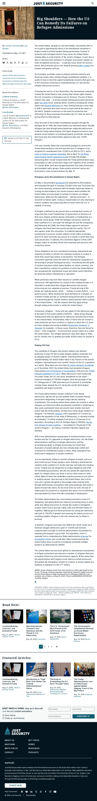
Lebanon (58, 414)
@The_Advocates (10, 107)
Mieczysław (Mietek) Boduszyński (58, 691)
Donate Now (15, 785)
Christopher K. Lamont (58, 694)
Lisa (7, 112)
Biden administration (17, 75)
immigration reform (43, 539)
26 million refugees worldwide (80, 365)
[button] (93, 3)
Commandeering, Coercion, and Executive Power (10, 628)
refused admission (52, 106)
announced (60, 183)
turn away (44, 103)
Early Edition (10, 715)
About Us (9, 740)
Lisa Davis (41, 639)
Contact (9, 752)
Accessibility (31, 795)
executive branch (9, 78)
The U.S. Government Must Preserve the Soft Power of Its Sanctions (59, 629)
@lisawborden (22, 116)
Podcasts (33, 752)
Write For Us (11, 748)
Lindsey (10, 97)
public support (84, 66)
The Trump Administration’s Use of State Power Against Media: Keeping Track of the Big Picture (83, 685)
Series (31, 744)
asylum (5, 75)
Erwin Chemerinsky (34, 693)
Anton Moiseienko (58, 638)
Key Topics (33, 740)
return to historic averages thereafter (50, 154)
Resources (34, 748)
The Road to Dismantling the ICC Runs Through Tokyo (59, 681)
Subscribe (82, 716)
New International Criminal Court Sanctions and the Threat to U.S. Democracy (34, 630)
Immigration (21, 78)
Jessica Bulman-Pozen (11, 636)
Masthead (10, 744)
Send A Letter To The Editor (16, 139)
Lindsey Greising (12, 46)
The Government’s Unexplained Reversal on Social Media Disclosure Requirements (83, 630)
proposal (84, 536)
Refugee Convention (15, 84)
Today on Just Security (14, 718)
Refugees (27, 84)
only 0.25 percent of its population (61, 371)
